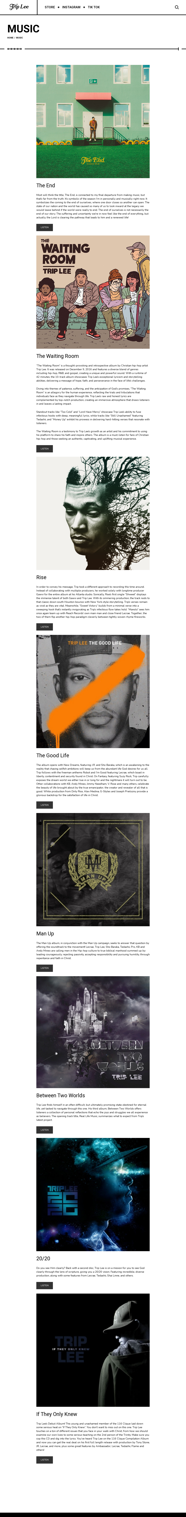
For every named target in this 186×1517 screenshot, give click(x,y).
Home (10, 37)
